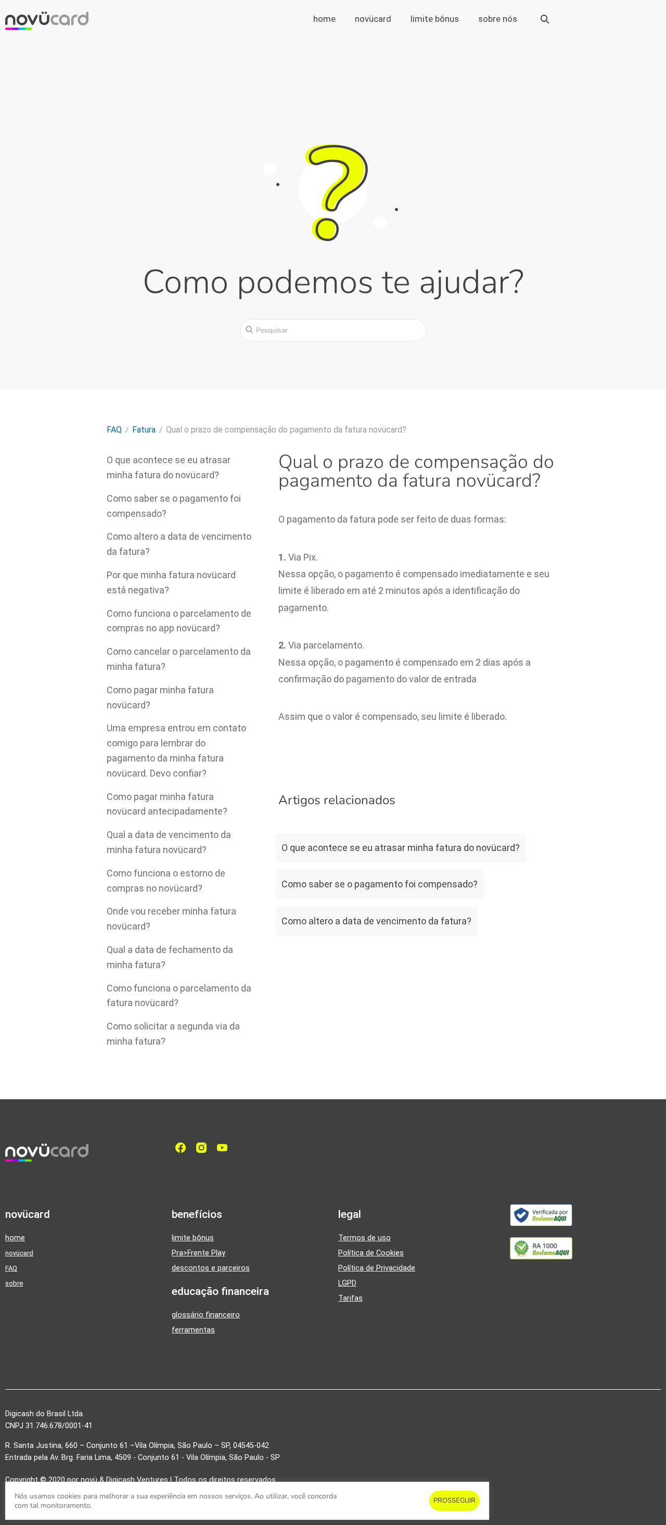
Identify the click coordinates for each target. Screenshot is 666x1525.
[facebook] (183, 1147)
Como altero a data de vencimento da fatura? (376, 921)
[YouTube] (225, 1147)
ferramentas (193, 1330)
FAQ (11, 1268)
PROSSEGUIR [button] (454, 1500)
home (324, 19)
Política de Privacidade (376, 1268)
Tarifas (350, 1298)
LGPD (347, 1283)
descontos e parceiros (211, 1268)
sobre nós (497, 19)
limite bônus (435, 19)
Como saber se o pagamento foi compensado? (379, 884)
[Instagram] (204, 1147)
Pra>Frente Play (198, 1253)
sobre (14, 1283)
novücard (373, 19)
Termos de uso (364, 1238)
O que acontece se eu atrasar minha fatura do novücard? (400, 847)
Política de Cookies (371, 1253)
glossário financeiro (206, 1315)
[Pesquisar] (249, 329)
